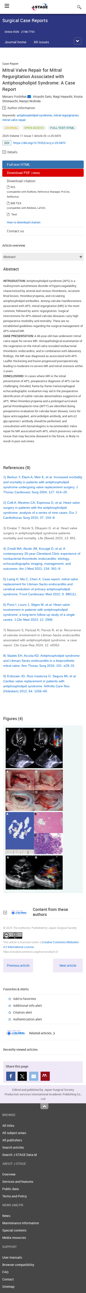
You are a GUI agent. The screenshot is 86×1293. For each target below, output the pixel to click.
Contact (8, 1279)
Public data (10, 1189)
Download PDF (23, 172)
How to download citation (23, 222)
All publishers (12, 1140)
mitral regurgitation (65, 115)
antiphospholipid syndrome (34, 115)
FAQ (5, 1272)
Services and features (17, 1181)
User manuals (12, 1257)
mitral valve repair (14, 120)
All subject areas (14, 1133)
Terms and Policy (14, 1196)
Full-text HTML (18, 164)
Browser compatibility (18, 1264)
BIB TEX (16, 203)
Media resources (14, 1237)
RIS (13, 187)
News (6, 1216)
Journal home (15, 42)
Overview (9, 1174)
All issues (41, 42)
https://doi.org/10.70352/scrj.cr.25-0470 (39, 143)
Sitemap (8, 1286)
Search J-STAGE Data (18, 1154)
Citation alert (22, 1012)
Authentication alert (27, 1019)
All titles (8, 1125)
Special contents (14, 1230)
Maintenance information (20, 1223)
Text (14, 214)
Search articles (13, 1147)
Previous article (18, 965)
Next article (68, 965)
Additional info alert (27, 1005)
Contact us (15, 231)
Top (44, 1106)
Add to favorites (24, 999)
